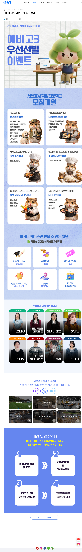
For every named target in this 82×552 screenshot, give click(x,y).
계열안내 (41, 2)
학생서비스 (65, 2)
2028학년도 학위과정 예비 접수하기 (45, 517)
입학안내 (34, 2)
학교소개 (26, 2)
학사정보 (57, 2)
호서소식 (49, 2)
